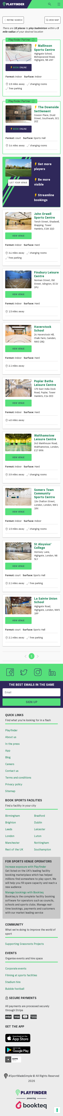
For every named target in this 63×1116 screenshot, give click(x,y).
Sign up (31, 702)
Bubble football (14, 988)
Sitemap (10, 791)
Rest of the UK (14, 849)
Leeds (8, 829)
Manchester (12, 842)
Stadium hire (12, 982)
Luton (37, 836)
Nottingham (41, 842)
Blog (8, 757)
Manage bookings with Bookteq (24, 892)
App (7, 750)
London (9, 836)
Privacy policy (13, 784)
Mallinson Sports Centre (44, 47)
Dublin (38, 822)
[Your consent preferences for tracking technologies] (57, 1110)
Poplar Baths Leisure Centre (45, 383)
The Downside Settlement (46, 109)
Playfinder (11, 730)
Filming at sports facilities (21, 975)
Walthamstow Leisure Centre (45, 437)
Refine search (14, 20)
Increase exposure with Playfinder (25, 866)
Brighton (10, 822)
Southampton (42, 849)
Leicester (39, 829)
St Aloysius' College (42, 546)
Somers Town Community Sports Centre (44, 493)
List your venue (18, 182)
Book (20, 67)
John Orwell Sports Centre (44, 215)
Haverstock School (42, 328)
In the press (12, 743)
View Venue (18, 235)
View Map (54, 20)
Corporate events (15, 968)
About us (10, 737)
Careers (9, 764)
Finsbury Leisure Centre (46, 274)
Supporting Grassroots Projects (24, 944)
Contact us (11, 770)
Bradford (39, 815)
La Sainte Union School (45, 600)
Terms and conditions (18, 777)
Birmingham (12, 815)
